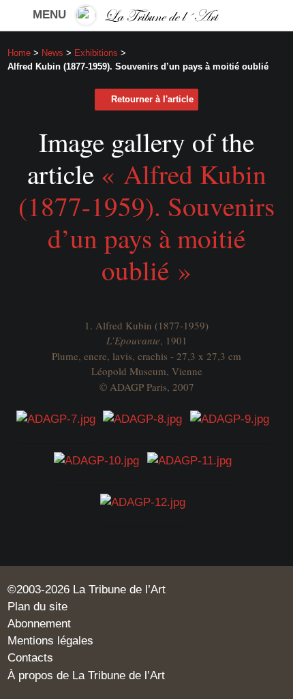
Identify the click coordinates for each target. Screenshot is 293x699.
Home (19, 53)
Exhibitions (96, 53)
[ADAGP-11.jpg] (189, 459)
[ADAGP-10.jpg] (96, 459)
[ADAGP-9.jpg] (229, 418)
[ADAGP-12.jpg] (142, 501)
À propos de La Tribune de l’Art (86, 675)
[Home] (146, 15)
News (52, 53)
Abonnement (39, 623)
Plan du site (37, 606)
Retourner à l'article (152, 99)
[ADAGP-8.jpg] (142, 418)
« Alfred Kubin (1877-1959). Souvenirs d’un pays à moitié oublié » (146, 222)
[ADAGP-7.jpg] (55, 418)
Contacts (30, 657)
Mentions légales (50, 640)
